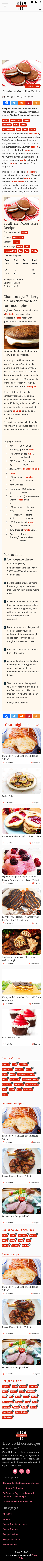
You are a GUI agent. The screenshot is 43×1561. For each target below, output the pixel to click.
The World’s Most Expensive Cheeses (21, 1483)
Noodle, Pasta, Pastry (30, 1079)
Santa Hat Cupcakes (11, 1037)
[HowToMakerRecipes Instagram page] (40, 2)
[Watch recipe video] (39, 751)
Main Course (15, 1079)
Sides (4, 1089)
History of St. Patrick (13, 1488)
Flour (25, 129)
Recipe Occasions (11, 1539)
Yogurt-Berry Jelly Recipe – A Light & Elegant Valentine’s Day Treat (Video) (20, 878)
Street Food (28, 1089)
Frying (5, 1240)
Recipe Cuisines (10, 1534)
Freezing (33, 1235)
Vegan (5, 1094)
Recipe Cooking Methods (15, 1524)
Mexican (19, 1402)
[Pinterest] (28, 103)
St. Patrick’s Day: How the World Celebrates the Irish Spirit (18, 1495)
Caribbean (34, 1386)
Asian (15, 1386)
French (5, 1391)
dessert (34, 147)
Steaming (16, 1245)
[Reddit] (21, 103)
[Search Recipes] (40, 9)
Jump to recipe (32, 86)
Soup (19, 1089)
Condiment (19, 1069)
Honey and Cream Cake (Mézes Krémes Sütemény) (21, 999)
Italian (18, 1397)
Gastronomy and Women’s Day (17, 1501)
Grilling (13, 1240)
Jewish (26, 1397)
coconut (12, 163)
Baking (26, 120)
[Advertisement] (21, 34)
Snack (12, 1089)
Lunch (5, 1079)
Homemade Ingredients (26, 1074)
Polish (35, 1402)
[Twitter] (14, 103)
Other (28, 1240)
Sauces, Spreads (32, 1084)
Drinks (12, 1074)
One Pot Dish (7, 1084)
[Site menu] (5, 5)
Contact (6, 1519)
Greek (22, 1391)
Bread (14, 1064)
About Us (7, 1513)
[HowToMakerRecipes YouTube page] (32, 2)
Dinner (5, 1074)
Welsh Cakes (8, 796)
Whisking (25, 1245)
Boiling (13, 1235)
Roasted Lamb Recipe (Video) (16, 1176)
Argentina (6, 1386)
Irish (11, 1397)
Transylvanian (7, 1412)
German (14, 1391)
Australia (23, 1386)
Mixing (21, 1240)
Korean (35, 1397)
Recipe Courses (10, 1529)
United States (16, 120)
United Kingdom (22, 1412)
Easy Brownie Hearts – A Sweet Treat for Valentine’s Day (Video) (20, 918)
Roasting (6, 1245)
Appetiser (6, 1064)
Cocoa (23, 125)
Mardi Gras (7, 125)
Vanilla (32, 129)
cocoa (27, 150)
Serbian (25, 1407)
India (4, 1397)
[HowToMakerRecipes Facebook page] (36, 2)
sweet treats (33, 133)
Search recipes (10, 1544)
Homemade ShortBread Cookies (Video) (21, 836)
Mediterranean (8, 1402)
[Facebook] (6, 103)
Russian (16, 1407)
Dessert (5, 120)
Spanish (34, 1407)
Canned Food (7, 1069)
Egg (18, 129)
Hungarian (31, 1391)
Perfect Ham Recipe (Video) (15, 1216)
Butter (16, 125)
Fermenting (23, 1235)
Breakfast (24, 1064)
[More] (36, 103)
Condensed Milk (8, 129)
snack (27, 178)
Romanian (6, 1407)
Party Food (19, 1084)
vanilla (23, 160)
